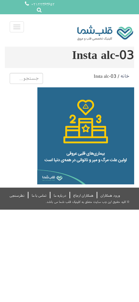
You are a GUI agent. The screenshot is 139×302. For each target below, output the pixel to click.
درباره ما (60, 195)
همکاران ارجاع (83, 195)
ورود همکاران (110, 195)
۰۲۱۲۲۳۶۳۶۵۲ (42, 4)
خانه (125, 76)
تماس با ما (39, 195)
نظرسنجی (17, 195)
